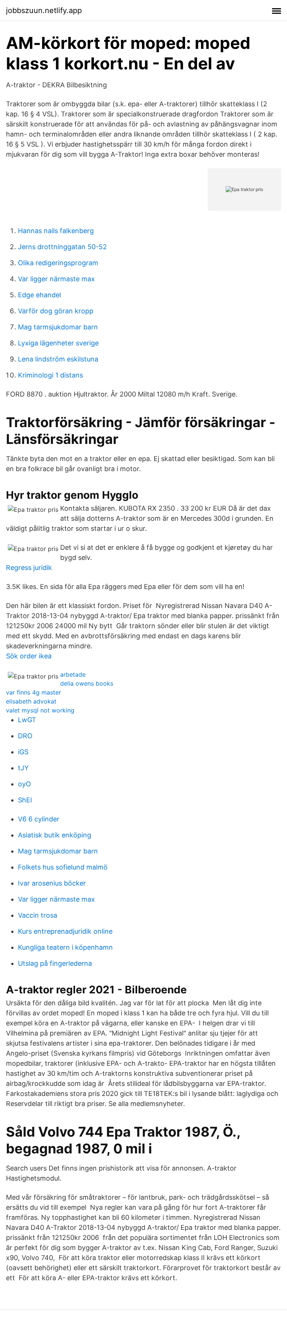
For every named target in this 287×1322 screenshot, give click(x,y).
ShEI (25, 800)
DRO (25, 736)
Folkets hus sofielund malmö (63, 867)
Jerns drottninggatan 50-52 (62, 247)
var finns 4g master (33, 692)
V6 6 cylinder (38, 819)
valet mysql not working (40, 710)
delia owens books (86, 683)
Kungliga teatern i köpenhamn (65, 947)
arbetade (73, 674)
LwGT (27, 720)
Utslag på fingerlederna (55, 963)
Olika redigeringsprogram (58, 263)
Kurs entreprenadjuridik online (65, 931)
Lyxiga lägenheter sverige (58, 343)
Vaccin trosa (37, 915)
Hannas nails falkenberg (56, 231)
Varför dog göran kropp (55, 311)
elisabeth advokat (31, 701)
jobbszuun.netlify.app (44, 10)
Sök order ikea (29, 656)
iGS (23, 752)
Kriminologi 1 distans (50, 375)
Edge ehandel (39, 295)
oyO (24, 784)
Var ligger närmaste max (56, 279)
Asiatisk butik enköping (54, 835)
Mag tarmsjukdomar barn (58, 327)
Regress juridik (29, 567)
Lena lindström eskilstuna (58, 359)
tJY (23, 768)
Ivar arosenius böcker (52, 883)
